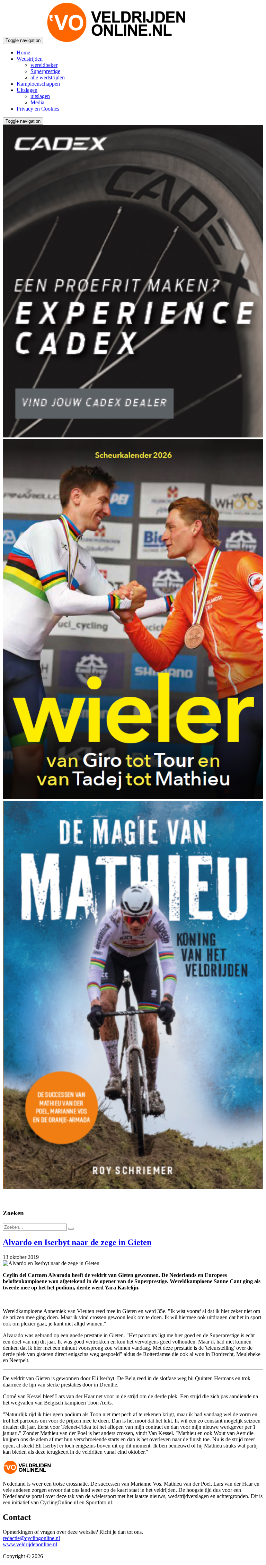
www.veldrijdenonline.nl (30, 1544)
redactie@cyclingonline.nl (31, 1538)
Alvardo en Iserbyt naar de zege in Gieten (77, 1242)
